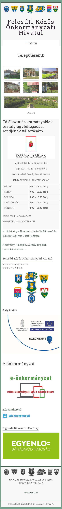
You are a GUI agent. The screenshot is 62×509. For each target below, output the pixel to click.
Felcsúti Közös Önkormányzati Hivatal (31, 27)
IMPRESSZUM (31, 492)
